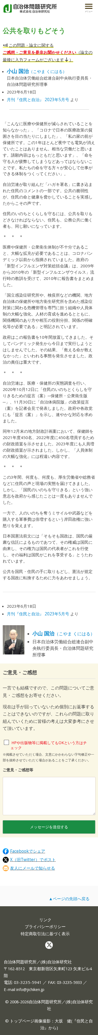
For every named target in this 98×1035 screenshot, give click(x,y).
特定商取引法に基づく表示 (45, 934)
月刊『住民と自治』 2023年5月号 (38, 100)
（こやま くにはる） (37, 71)
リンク (45, 920)
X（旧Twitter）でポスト (33, 859)
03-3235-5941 (28, 982)
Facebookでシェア (27, 851)
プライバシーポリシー (45, 927)
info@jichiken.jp (30, 989)
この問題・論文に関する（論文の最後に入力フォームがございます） (48, 52)
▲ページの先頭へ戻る (69, 898)
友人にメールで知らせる (32, 868)
